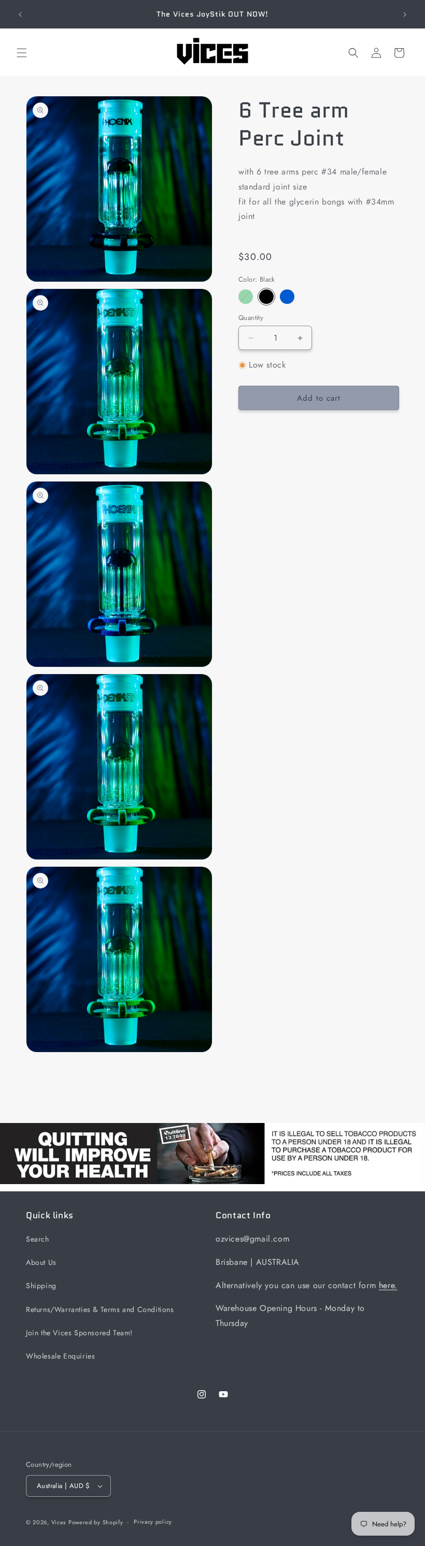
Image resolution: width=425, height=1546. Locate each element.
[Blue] (287, 296)
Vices (58, 1522)
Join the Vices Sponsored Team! (79, 1333)
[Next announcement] (404, 14)
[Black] (266, 296)
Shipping (41, 1285)
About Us (41, 1262)
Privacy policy (153, 1522)
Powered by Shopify (95, 1522)
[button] (21, 52)
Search (37, 1239)
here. (388, 1285)
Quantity (250, 318)
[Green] (245, 296)
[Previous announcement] (20, 14)
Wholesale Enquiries (60, 1356)
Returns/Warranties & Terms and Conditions (100, 1309)
